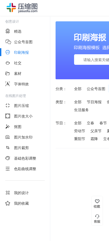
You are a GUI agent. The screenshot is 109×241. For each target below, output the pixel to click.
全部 (77, 88)
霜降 (94, 138)
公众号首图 (96, 88)
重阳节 (79, 138)
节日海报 (94, 101)
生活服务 (81, 109)
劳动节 (79, 130)
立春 (90, 122)
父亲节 (96, 130)
